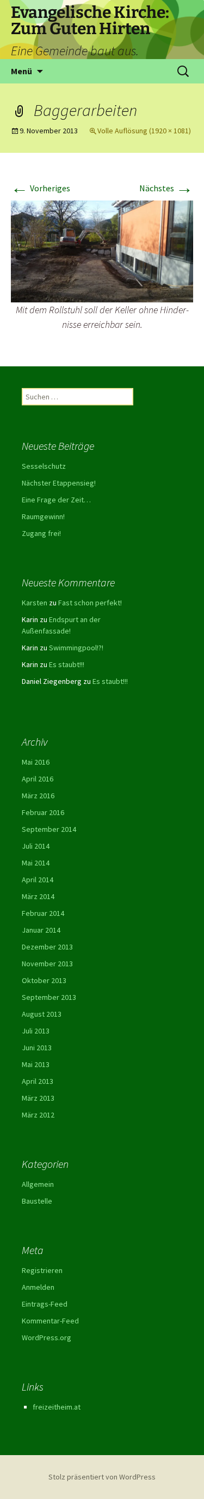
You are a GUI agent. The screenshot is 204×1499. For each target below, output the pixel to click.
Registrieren (42, 1270)
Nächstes (166, 188)
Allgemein (38, 1184)
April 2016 (37, 779)
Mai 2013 (36, 1064)
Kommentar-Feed (50, 1321)
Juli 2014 (36, 846)
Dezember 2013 (47, 947)
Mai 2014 (36, 863)
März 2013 (38, 1098)
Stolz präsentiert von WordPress (102, 1477)
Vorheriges (40, 188)
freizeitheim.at (57, 1407)
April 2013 (37, 1081)
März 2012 (38, 1115)
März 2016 (38, 795)
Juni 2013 (37, 1047)
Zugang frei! (41, 533)
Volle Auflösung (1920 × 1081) (144, 130)
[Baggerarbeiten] (102, 250)
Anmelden (38, 1287)
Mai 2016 (36, 762)
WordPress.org (46, 1337)
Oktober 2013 (44, 980)
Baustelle (37, 1201)
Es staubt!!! (66, 664)
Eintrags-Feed (44, 1304)
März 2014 (38, 896)
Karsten (34, 603)
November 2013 (47, 963)
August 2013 (41, 1014)
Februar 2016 (43, 812)
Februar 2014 (43, 913)
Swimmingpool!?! (76, 647)
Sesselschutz (44, 466)
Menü (21, 71)
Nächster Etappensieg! (59, 483)
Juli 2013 (36, 1031)
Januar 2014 (41, 930)
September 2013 (49, 997)
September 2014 (49, 829)
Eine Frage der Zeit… (56, 500)
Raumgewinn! (43, 516)
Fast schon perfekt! (90, 603)
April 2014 (37, 879)
